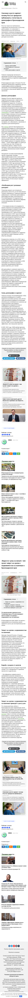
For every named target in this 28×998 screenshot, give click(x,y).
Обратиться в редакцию (14, 952)
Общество (14, 8)
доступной (21, 718)
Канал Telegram (9, 358)
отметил (6, 127)
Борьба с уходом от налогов (12, 604)
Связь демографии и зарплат (12, 70)
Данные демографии (10, 65)
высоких (3, 714)
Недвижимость (13, 572)
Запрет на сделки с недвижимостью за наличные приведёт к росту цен (14, 607)
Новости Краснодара (6, 8)
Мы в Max (21, 358)
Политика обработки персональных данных (14, 949)
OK (20, 996)
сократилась (4, 112)
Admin (10, 440)
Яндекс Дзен (14, 355)
